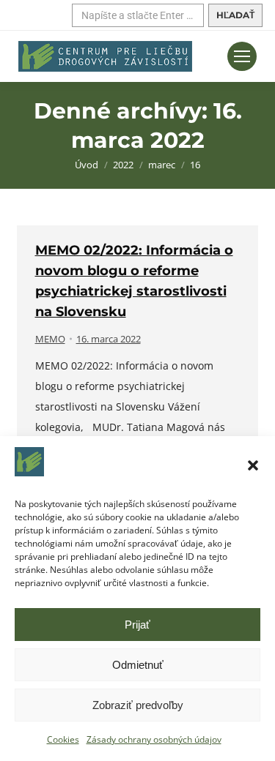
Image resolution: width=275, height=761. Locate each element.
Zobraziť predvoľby (137, 705)
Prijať (137, 624)
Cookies (63, 739)
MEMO (50, 338)
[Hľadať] (235, 15)
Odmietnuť (138, 665)
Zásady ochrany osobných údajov (154, 739)
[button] (253, 465)
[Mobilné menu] (242, 56)
